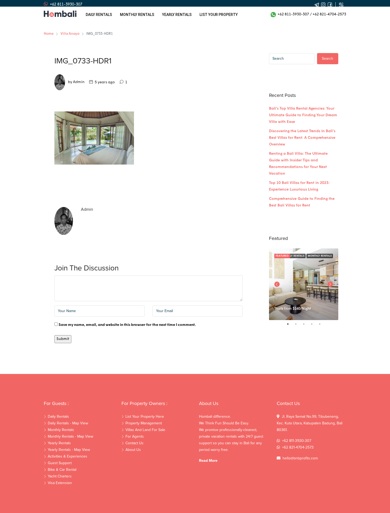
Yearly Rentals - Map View (69, 450)
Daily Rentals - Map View (68, 423)
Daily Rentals (99, 14)
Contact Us (134, 443)
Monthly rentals (137, 14)
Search (327, 59)
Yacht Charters (60, 476)
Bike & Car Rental (62, 470)
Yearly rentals (177, 14)
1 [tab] (290, 324)
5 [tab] (322, 324)
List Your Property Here (144, 417)
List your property (219, 14)
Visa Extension (60, 483)
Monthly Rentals (320, 256)
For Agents (134, 436)
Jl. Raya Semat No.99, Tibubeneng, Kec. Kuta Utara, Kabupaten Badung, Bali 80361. (310, 423)
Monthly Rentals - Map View (70, 436)
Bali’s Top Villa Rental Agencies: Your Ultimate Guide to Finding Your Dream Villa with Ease (303, 115)
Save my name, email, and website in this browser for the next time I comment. (127, 325)
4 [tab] (314, 324)
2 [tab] (298, 324)
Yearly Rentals (59, 443)
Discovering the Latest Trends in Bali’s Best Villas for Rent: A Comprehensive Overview (302, 137)
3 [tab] (306, 324)
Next (335, 284)
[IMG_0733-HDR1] (94, 138)
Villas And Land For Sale (145, 430)
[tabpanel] (303, 284)
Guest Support (60, 463)
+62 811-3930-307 (292, 14)
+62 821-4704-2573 (329, 14)
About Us (133, 450)
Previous (277, 284)
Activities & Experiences (67, 456)
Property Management (143, 423)
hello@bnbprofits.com (300, 458)
